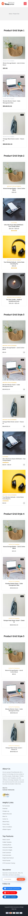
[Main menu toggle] (25, 3)
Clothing (14, 222)
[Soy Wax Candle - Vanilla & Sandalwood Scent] (14, 284)
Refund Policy (6, 821)
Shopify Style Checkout (8, 858)
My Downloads (6, 806)
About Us (5, 816)
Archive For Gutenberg (8, 60)
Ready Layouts (6, 839)
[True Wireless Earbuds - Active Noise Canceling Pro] (14, 247)
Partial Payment (6, 860)
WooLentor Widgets (7, 850)
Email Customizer (7, 852)
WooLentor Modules (7, 847)
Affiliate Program (7, 829)
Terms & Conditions (7, 826)
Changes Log (6, 811)
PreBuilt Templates (7, 842)
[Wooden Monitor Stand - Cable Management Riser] (14, 86)
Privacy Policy (6, 824)
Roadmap (5, 808)
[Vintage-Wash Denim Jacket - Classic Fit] (14, 123)
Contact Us (5, 819)
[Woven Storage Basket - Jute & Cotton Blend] (14, 48)
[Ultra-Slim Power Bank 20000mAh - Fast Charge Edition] (14, 209)
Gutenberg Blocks (7, 844)
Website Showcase (7, 813)
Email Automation (7, 855)
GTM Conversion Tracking (9, 863)
